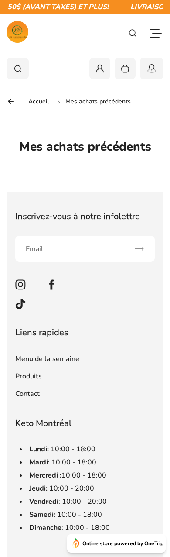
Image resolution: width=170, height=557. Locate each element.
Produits (28, 376)
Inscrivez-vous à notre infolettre (77, 216)
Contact (27, 394)
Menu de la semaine (47, 359)
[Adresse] (151, 68)
